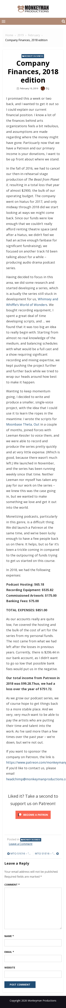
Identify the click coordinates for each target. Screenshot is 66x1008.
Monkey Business (33, 56)
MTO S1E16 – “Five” (20, 853)
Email (9, 952)
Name (9, 936)
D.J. (47, 88)
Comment (12, 884)
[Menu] (3, 21)
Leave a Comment (20, 844)
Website (9, 967)
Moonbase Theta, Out (22, 424)
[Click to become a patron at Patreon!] (33, 819)
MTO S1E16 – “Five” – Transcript (47, 853)
